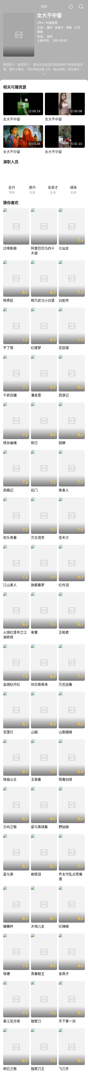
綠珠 (40, 31)
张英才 (59, 27)
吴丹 (50, 36)
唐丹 (50, 27)
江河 (77, 27)
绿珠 (69, 27)
